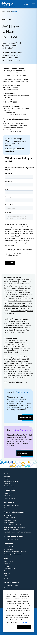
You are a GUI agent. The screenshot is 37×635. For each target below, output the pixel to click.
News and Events (11, 582)
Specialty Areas (8, 515)
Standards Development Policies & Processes (17, 532)
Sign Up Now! (23, 453)
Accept (24, 627)
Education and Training (14, 536)
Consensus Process (10, 518)
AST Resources (8, 549)
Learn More (23, 417)
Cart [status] (27, 4)
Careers (6, 571)
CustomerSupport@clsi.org (22, 311)
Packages (7, 479)
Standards (7, 476)
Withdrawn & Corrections (11, 529)
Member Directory (9, 498)
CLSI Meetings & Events (11, 585)
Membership (9, 490)
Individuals (7, 496)
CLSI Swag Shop (9, 486)
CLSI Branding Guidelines (13, 382)
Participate (9, 502)
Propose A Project (9, 522)
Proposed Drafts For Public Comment (15, 525)
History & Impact (9, 561)
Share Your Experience (10, 508)
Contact (6, 578)
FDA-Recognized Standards (12, 554)
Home (3, 11)
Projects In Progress (10, 520)
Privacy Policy (24, 622)
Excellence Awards (9, 568)
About (8, 11)
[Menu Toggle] (33, 4)
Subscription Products (11, 481)
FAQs (5, 576)
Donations (7, 573)
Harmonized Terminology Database (15, 551)
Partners (6, 566)
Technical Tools (8, 547)
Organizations (8, 493)
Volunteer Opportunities (11, 505)
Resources (8, 544)
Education (7, 483)
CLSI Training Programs (11, 539)
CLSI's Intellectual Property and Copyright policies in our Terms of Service (18, 305)
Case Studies (8, 588)
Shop (6, 473)
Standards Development (14, 512)
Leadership (7, 564)
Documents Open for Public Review (14, 527)
